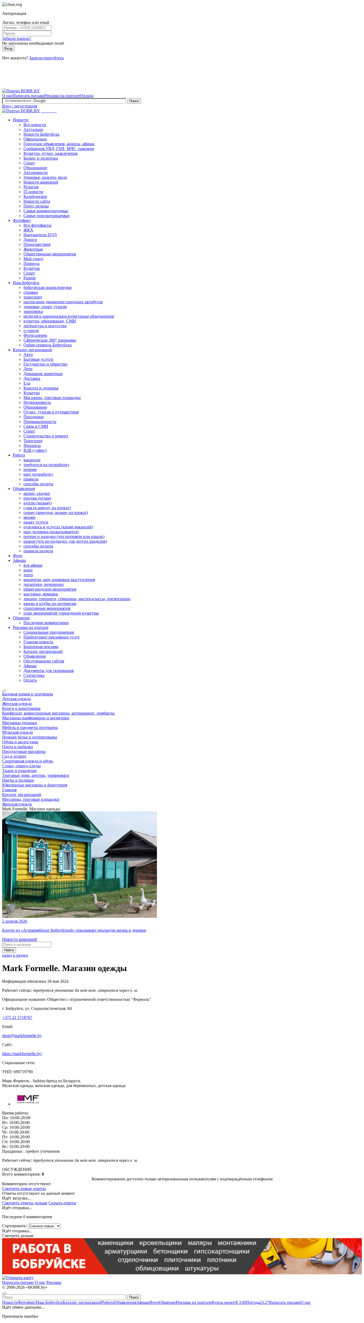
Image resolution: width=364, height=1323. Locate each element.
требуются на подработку (46, 464)
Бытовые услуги (38, 359)
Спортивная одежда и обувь (27, 761)
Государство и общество (45, 364)
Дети (28, 369)
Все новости (34, 124)
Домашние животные (43, 373)
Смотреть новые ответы (24, 1188)
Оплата (86, 95)
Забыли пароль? (16, 38)
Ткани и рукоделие (19, 770)
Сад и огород (14, 756)
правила (30, 479)
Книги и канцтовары (21, 708)
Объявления (24, 488)
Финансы (32, 445)
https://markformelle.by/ (22, 1053)
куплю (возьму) (37, 503)
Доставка (31, 378)
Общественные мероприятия (49, 254)
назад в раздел (15, 955)
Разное (29, 278)
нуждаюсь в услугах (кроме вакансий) (58, 527)
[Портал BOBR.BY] (21, 91)
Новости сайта (36, 201)
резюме (30, 469)
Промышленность (39, 421)
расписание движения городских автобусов (63, 302)
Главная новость (38, 642)
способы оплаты (38, 484)
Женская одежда (17, 703)
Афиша (19, 560)
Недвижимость (37, 402)
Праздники (33, 416)
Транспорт (33, 440)
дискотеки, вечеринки (43, 584)
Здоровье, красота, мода (45, 177)
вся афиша (32, 565)
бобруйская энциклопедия (47, 287)
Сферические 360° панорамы (49, 340)
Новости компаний (40, 182)
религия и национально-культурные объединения (68, 316)
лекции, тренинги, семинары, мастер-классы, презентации (76, 598)
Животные (33, 249)
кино (28, 570)
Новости (21, 120)
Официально (35, 139)
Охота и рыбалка (17, 746)
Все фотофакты (37, 225)
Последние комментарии (46, 622)
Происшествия (36, 244)
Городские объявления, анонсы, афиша (58, 144)
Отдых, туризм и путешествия (51, 412)
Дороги (30, 239)
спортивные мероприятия (46, 608)
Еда (26, 383)
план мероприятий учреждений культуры (61, 613)
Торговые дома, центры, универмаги (35, 775)
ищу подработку (38, 474)
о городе (31, 330)
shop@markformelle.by (22, 1035)
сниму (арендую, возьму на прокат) (55, 512)
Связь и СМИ (35, 426)
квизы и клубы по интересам (49, 603)
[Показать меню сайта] (4, 690)
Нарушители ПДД (40, 235)
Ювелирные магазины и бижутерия (34, 785)
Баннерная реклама (40, 646)
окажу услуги (35, 522)
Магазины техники (19, 722)
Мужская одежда (17, 732)
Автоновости (35, 172)
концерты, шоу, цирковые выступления (59, 579)
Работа (19, 455)
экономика (33, 311)
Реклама (53, 1282)
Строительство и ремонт (45, 436)
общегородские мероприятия (49, 589)
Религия (30, 187)
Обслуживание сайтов (43, 661)
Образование (35, 167)
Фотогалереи (35, 335)
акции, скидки (36, 493)
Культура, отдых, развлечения (50, 153)
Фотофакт (22, 220)
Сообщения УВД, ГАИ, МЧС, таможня (58, 148)
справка (30, 292)
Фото (17, 555)
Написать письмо (28, 95)
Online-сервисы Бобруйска (47, 345)
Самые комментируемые (45, 211)
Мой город (33, 258)
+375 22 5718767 (17, 1017)
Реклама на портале (62, 95)
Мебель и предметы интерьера (30, 727)
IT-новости (33, 191)
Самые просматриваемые (46, 215)
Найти (9, 950)
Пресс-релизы (36, 206)
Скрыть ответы (62, 1203)
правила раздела (38, 551)
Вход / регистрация (19, 106)
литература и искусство (45, 326)
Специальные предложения (48, 632)
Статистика (34, 675)
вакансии (32, 460)
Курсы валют (229, 1302)
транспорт (32, 297)
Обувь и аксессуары (20, 742)
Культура (31, 268)
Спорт (29, 163)
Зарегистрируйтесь (46, 58)
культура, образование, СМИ (49, 321)
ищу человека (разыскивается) (51, 531)
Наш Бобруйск (26, 282)
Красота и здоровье (41, 388)
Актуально (33, 129)
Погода (257, 1302)
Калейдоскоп (35, 196)
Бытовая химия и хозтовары (27, 694)
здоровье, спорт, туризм (45, 306)
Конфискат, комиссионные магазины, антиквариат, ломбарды (58, 713)
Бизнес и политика (40, 158)
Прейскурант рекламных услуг (51, 637)
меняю (29, 517)
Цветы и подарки (18, 780)
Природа (31, 263)
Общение (21, 618)
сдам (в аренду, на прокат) (47, 507)
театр (28, 575)
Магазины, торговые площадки (52, 397)
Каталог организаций (32, 349)
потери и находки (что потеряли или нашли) (63, 536)
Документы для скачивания (48, 670)
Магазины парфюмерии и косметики (35, 718)
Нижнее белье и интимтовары (29, 737)
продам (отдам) (37, 498)
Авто (28, 354)
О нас (7, 95)
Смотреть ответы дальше (24, 1203)
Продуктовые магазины (24, 751)
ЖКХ (28, 230)
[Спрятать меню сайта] (4, 1293)
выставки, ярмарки (40, 594)
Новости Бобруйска (41, 134)
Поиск (134, 101)
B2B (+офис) (35, 450)
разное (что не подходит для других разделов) (65, 541)
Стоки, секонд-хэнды (21, 766)
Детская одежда (16, 698)
